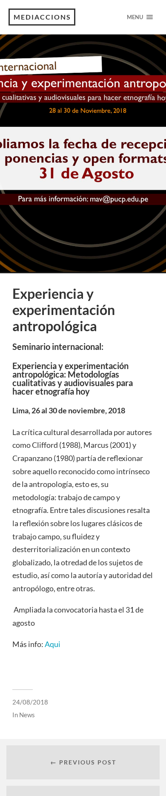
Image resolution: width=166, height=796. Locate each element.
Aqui (52, 644)
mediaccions (42, 17)
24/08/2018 (30, 702)
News (27, 715)
